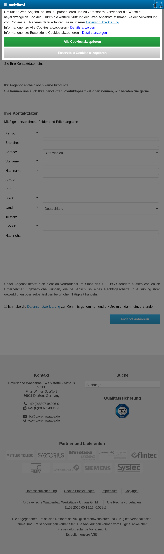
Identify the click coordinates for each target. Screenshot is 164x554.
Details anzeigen (82, 27)
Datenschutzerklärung (102, 22)
